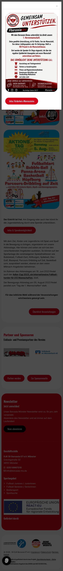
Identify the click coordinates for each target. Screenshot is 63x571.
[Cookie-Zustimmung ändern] (6, 560)
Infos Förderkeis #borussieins (21, 101)
